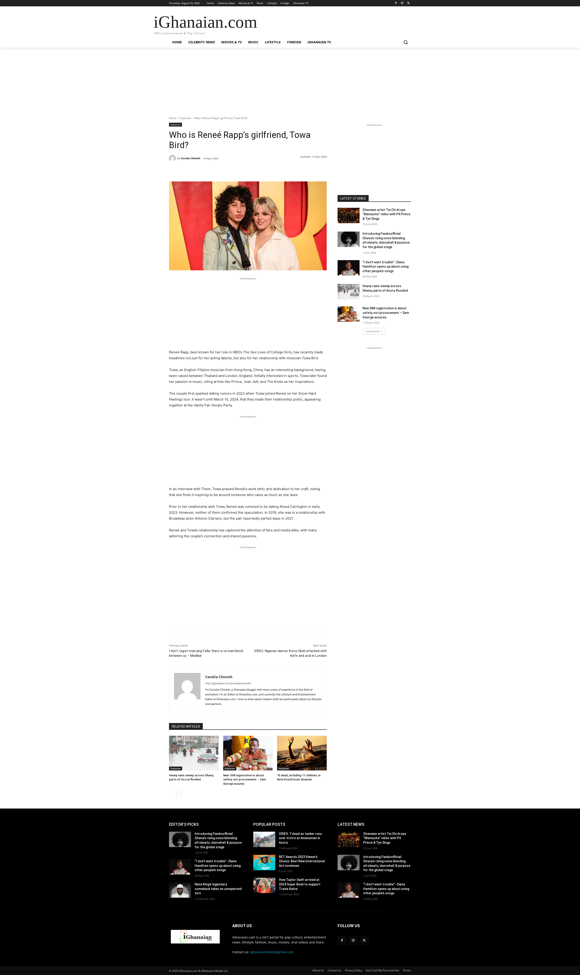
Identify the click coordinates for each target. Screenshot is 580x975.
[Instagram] (402, 3)
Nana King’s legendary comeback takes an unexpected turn (218, 888)
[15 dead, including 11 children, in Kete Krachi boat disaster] (302, 753)
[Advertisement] (290, 84)
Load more (372, 331)
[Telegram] (241, 170)
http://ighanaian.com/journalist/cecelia (228, 683)
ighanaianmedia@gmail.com (271, 952)
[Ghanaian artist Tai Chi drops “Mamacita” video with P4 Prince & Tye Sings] (349, 215)
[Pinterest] (221, 170)
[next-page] (179, 795)
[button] (405, 42)
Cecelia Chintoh (190, 158)
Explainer (185, 118)
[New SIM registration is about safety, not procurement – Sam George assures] (248, 753)
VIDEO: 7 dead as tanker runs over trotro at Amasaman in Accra (300, 838)
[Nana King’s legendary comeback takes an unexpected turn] (180, 890)
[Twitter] (408, 3)
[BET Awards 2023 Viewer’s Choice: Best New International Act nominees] (264, 862)
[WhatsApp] (231, 170)
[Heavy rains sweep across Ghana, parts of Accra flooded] (194, 753)
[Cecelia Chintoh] (173, 158)
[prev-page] (172, 795)
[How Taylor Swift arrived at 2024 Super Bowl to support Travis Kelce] (264, 885)
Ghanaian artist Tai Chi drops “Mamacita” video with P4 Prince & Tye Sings (386, 214)
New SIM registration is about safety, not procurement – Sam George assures (244, 779)
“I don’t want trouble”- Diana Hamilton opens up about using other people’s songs (385, 266)
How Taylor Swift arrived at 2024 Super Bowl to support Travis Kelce (299, 884)
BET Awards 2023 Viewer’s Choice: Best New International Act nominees (302, 861)
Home (173, 118)
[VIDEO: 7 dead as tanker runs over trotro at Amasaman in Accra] (264, 839)
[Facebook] (396, 3)
